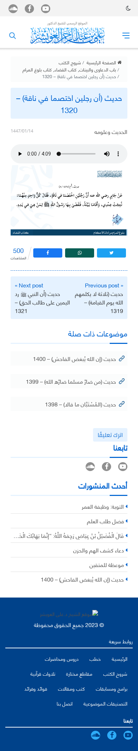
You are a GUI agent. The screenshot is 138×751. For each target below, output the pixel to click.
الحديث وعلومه (110, 131)
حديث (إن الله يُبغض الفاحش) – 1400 (74, 358)
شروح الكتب (70, 62)
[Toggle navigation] (126, 35)
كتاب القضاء (65, 69)
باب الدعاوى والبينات (97, 69)
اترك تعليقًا (110, 434)
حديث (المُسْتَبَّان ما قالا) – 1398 (80, 404)
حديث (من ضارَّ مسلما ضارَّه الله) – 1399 (71, 381)
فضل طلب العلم (105, 520)
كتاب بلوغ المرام (37, 69)
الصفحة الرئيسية (102, 62)
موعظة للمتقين (107, 564)
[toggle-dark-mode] (128, 8)
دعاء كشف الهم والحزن (98, 550)
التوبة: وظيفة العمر (103, 506)
